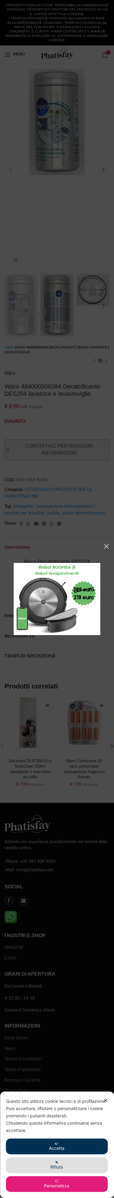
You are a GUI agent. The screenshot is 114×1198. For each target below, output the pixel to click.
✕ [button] (105, 1100)
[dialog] (57, 1145)
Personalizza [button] (56, 1185)
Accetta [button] (56, 1148)
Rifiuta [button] (56, 1166)
